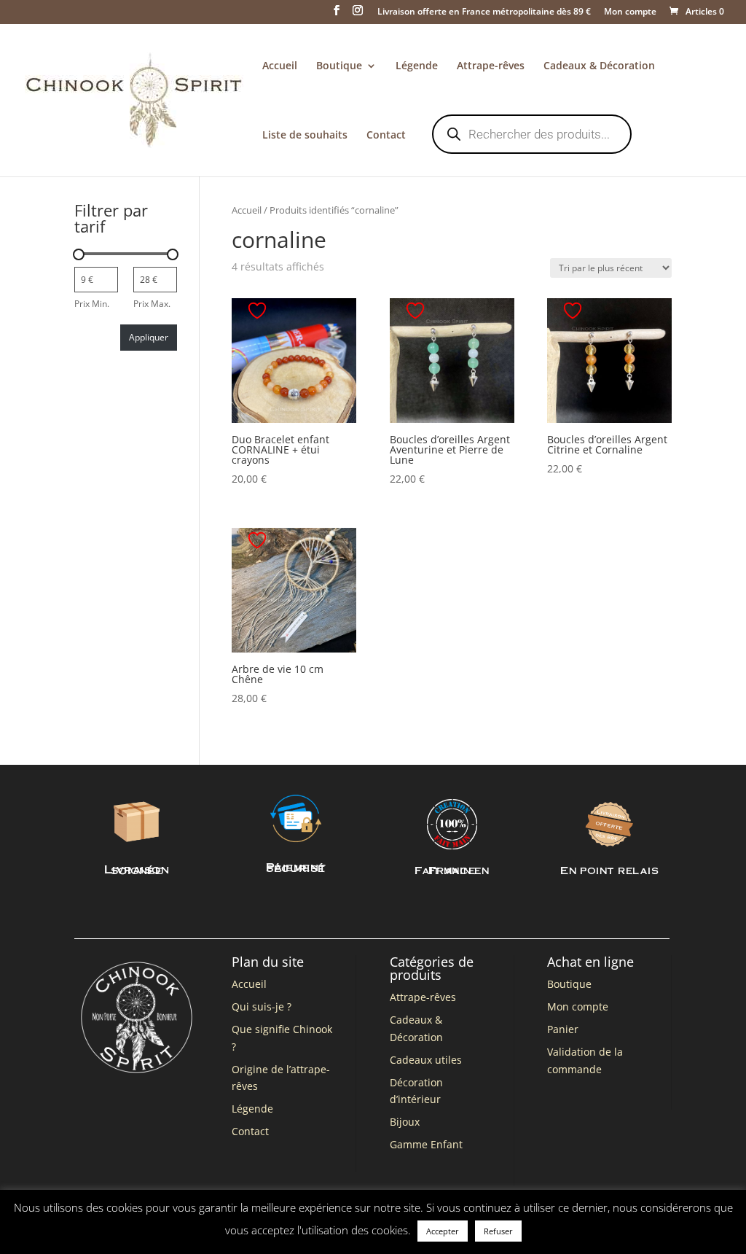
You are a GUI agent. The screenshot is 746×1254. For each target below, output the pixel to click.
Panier (562, 1029)
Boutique (339, 66)
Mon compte (630, 12)
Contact (386, 135)
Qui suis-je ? (261, 1006)
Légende (417, 66)
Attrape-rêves (491, 66)
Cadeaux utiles (426, 1060)
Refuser (498, 1231)
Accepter (442, 1231)
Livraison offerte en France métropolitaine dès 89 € (484, 12)
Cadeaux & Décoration (599, 66)
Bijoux (405, 1122)
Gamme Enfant (426, 1144)
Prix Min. (91, 303)
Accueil (279, 66)
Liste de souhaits (305, 135)
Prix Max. (151, 303)
